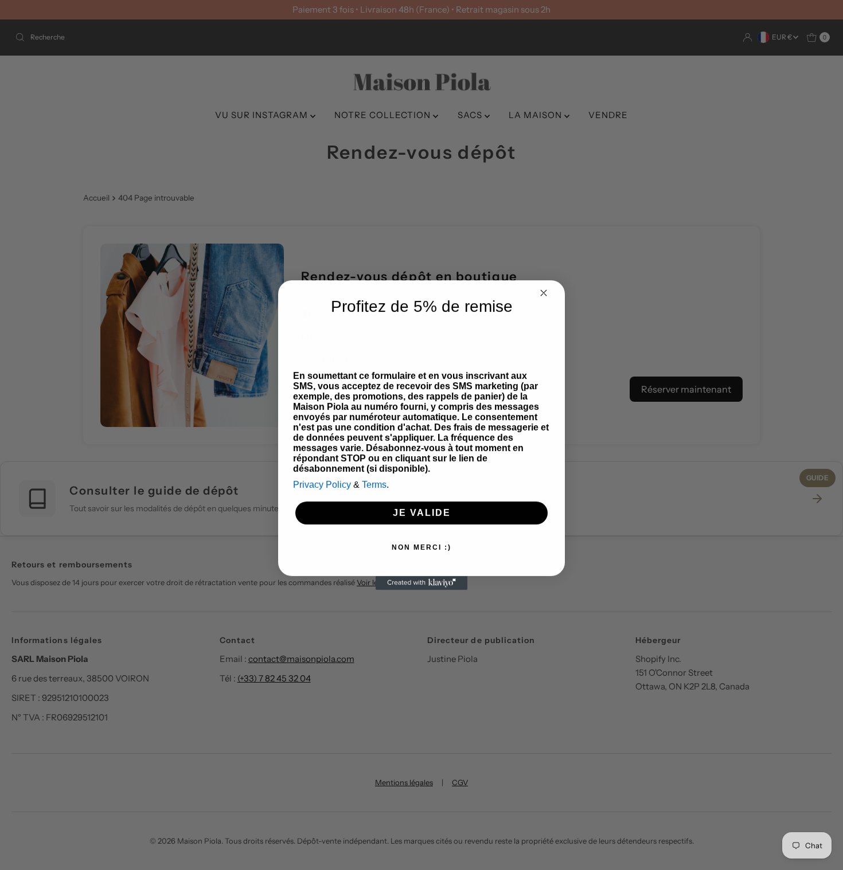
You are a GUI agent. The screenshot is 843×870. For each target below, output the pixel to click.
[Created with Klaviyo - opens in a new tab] (421, 583)
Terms (374, 484)
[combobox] (311, 339)
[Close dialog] (543, 293)
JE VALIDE (422, 513)
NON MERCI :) (421, 547)
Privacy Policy (322, 484)
